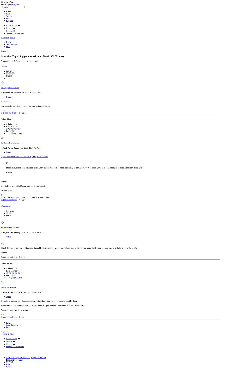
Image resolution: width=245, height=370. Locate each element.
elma (5, 66)
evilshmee (7, 206)
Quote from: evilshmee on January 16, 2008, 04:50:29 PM (24, 156)
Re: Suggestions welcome (10, 88)
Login (8, 18)
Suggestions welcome (8, 287)
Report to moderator (9, 113)
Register (9, 21)
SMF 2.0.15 (11, 357)
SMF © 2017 (24, 357)
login (9, 4)
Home (8, 11)
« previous (5, 38)
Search (9, 16)
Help (8, 14)
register (16, 4)
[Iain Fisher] (16, 133)
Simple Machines (38, 357)
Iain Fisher (8, 119)
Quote (8, 97)
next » (12, 38)
